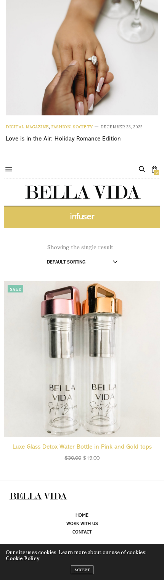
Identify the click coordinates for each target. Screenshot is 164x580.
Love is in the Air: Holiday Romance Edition (63, 139)
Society (83, 127)
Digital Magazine (27, 127)
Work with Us (82, 524)
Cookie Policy (22, 558)
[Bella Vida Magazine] (82, 192)
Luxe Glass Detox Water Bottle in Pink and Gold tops (82, 447)
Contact (82, 532)
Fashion (61, 127)
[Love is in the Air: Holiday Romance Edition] (82, 57)
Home (82, 515)
